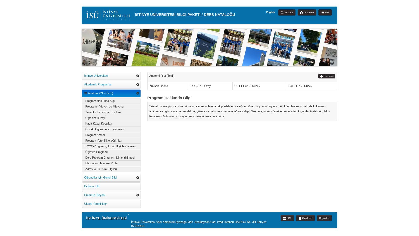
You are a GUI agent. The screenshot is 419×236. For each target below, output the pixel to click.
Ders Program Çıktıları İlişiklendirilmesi (110, 157)
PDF (326, 12)
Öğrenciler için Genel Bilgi (100, 177)
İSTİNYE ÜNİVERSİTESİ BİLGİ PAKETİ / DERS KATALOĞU (184, 14)
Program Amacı (95, 135)
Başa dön (324, 218)
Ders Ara (288, 12)
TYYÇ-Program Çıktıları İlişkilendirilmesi (110, 146)
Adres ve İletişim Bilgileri (101, 169)
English (270, 12)
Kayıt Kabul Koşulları (98, 123)
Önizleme (308, 12)
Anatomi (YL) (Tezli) (100, 93)
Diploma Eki (92, 186)
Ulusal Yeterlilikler (95, 203)
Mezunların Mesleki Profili (101, 163)
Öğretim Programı (96, 152)
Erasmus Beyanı (94, 195)
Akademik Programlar (98, 84)
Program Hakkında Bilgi (100, 100)
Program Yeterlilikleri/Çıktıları (103, 140)
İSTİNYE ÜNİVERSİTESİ (106, 218)
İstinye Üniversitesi (96, 75)
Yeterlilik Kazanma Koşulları (103, 112)
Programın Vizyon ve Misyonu (104, 106)
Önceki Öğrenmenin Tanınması (105, 129)
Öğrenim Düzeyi (95, 118)
